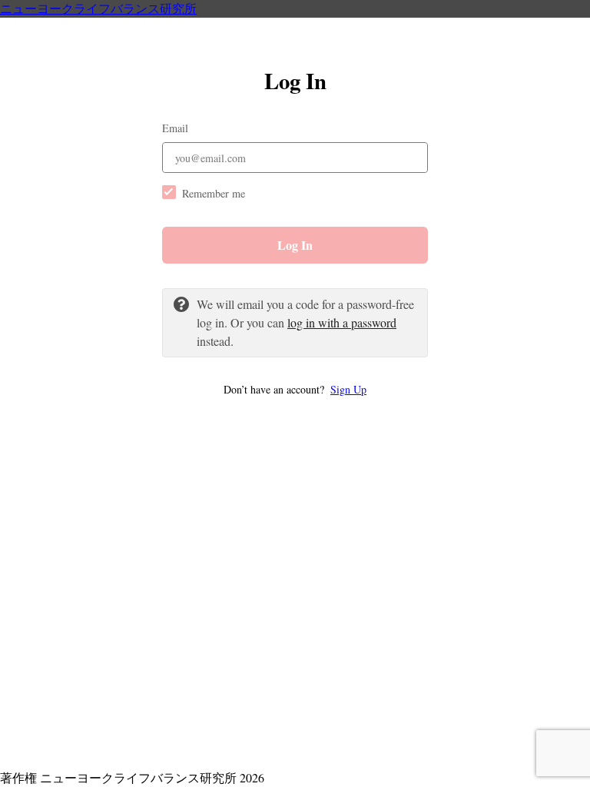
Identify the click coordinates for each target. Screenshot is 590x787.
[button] (295, 389)
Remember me (213, 193)
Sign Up (348, 389)
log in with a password (341, 322)
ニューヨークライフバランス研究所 (98, 8)
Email (175, 128)
